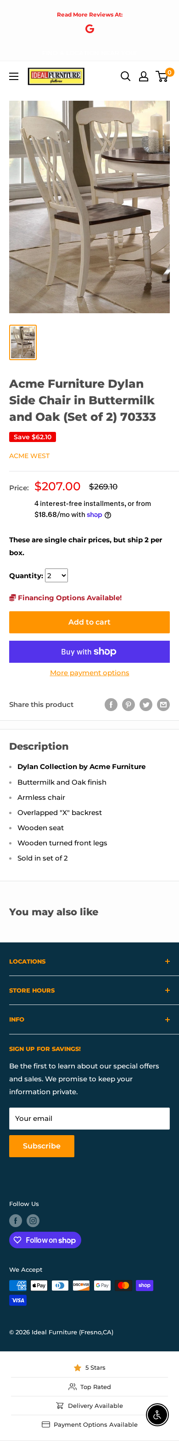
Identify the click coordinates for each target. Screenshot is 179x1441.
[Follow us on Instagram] (33, 1220)
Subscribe (42, 1146)
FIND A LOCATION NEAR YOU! (89, 53)
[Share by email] (163, 704)
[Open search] (126, 76)
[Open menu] (13, 76)
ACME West (29, 456)
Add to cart (89, 622)
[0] (162, 76)
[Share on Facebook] (111, 704)
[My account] (143, 76)
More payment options (89, 672)
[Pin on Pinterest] (128, 704)
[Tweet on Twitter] (146, 704)
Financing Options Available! (69, 597)
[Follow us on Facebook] (15, 1220)
